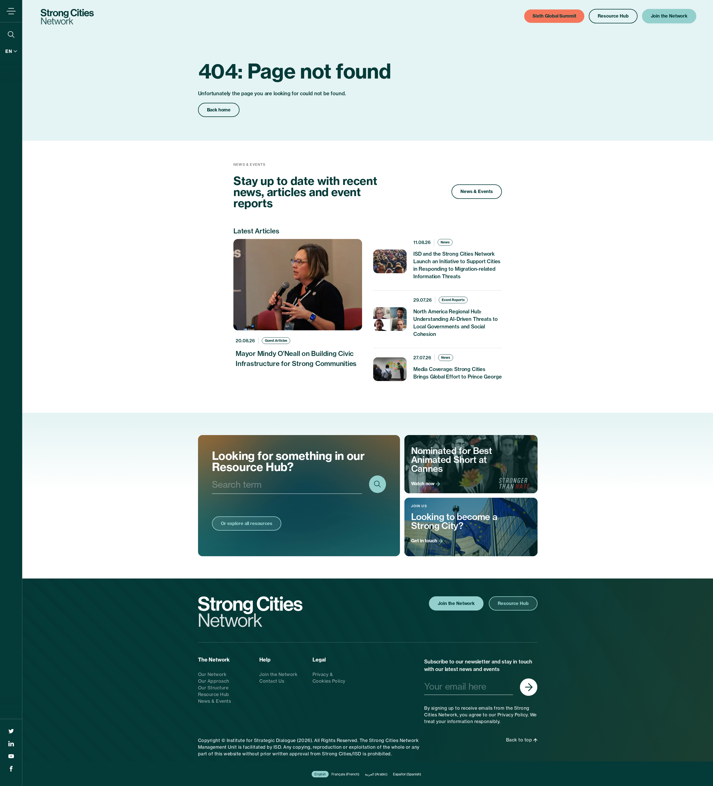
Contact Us (271, 681)
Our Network (212, 674)
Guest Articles (276, 340)
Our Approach (213, 681)
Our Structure (213, 687)
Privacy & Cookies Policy (328, 678)
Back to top (519, 740)
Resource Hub (213, 694)
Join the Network (278, 674)
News (445, 242)
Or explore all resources (246, 523)
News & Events (476, 191)
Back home (219, 110)
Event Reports (453, 300)
